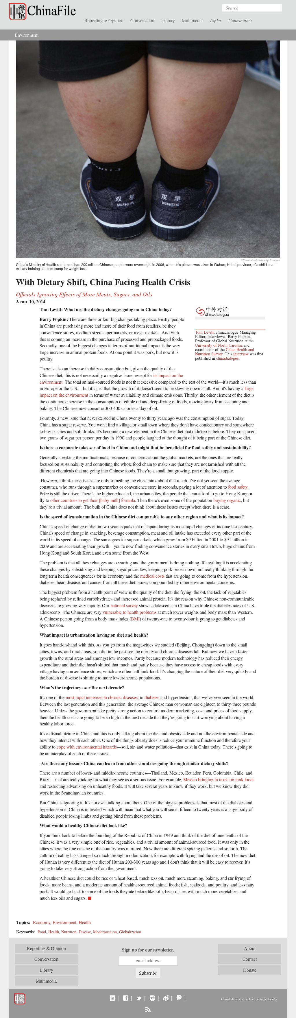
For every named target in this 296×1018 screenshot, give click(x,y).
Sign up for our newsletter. (148, 950)
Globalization (130, 931)
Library (168, 20)
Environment (26, 35)
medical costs (152, 576)
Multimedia (192, 20)
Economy (41, 922)
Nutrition (68, 931)
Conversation (142, 20)
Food (42, 931)
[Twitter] (139, 997)
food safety (237, 487)
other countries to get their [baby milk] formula (92, 500)
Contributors (240, 20)
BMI (135, 619)
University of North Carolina (219, 345)
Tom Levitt (204, 332)
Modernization (105, 931)
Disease (85, 931)
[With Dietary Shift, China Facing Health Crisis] (148, 148)
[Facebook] (125, 997)
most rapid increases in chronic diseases (102, 697)
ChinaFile (44, 11)
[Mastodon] (179, 997)
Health (85, 922)
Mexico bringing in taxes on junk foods (218, 779)
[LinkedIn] (112, 997)
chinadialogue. (228, 358)
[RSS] (147, 1009)
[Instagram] (152, 997)
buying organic (227, 500)
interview (241, 353)
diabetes (152, 697)
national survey (124, 605)
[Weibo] (165, 997)
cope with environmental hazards (87, 747)
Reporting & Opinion (103, 20)
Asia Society (268, 999)
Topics (215, 20)
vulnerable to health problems (129, 612)
